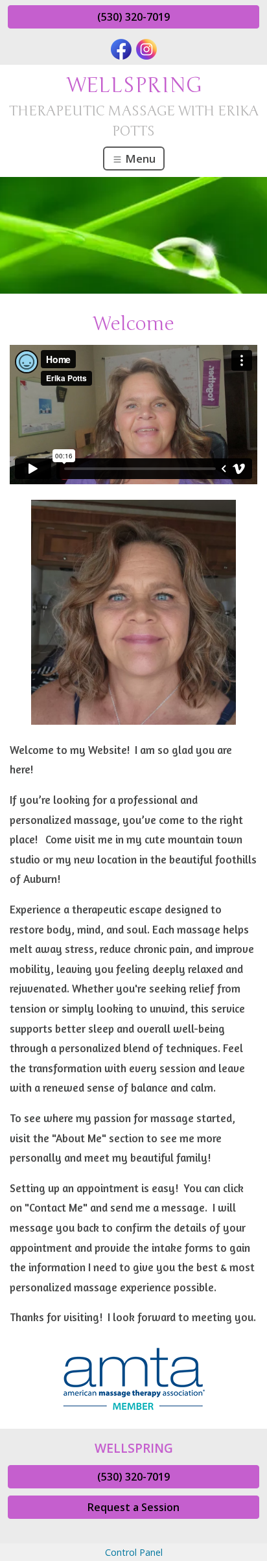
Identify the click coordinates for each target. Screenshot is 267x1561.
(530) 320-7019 (133, 17)
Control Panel (134, 1552)
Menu (139, 158)
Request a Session (133, 1507)
